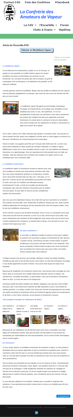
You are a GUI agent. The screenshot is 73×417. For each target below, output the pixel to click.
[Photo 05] (9, 315)
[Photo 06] (22, 318)
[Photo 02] (11, 102)
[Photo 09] (64, 315)
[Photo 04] (11, 229)
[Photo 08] (50, 316)
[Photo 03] (62, 169)
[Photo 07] (36, 316)
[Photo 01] (62, 66)
